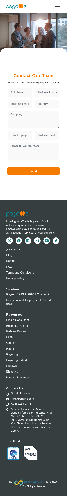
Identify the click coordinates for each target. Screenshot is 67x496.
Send (33, 171)
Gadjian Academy (17, 377)
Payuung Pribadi (17, 360)
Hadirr (10, 348)
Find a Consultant (17, 320)
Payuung (12, 354)
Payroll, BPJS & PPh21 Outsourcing (29, 294)
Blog (9, 255)
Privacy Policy (15, 278)
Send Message (20, 393)
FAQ (9, 266)
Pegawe (11, 365)
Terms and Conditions (20, 272)
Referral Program (17, 331)
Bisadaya (12, 371)
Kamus (10, 260)
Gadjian (11, 342)
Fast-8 (10, 337)
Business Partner (17, 325)
